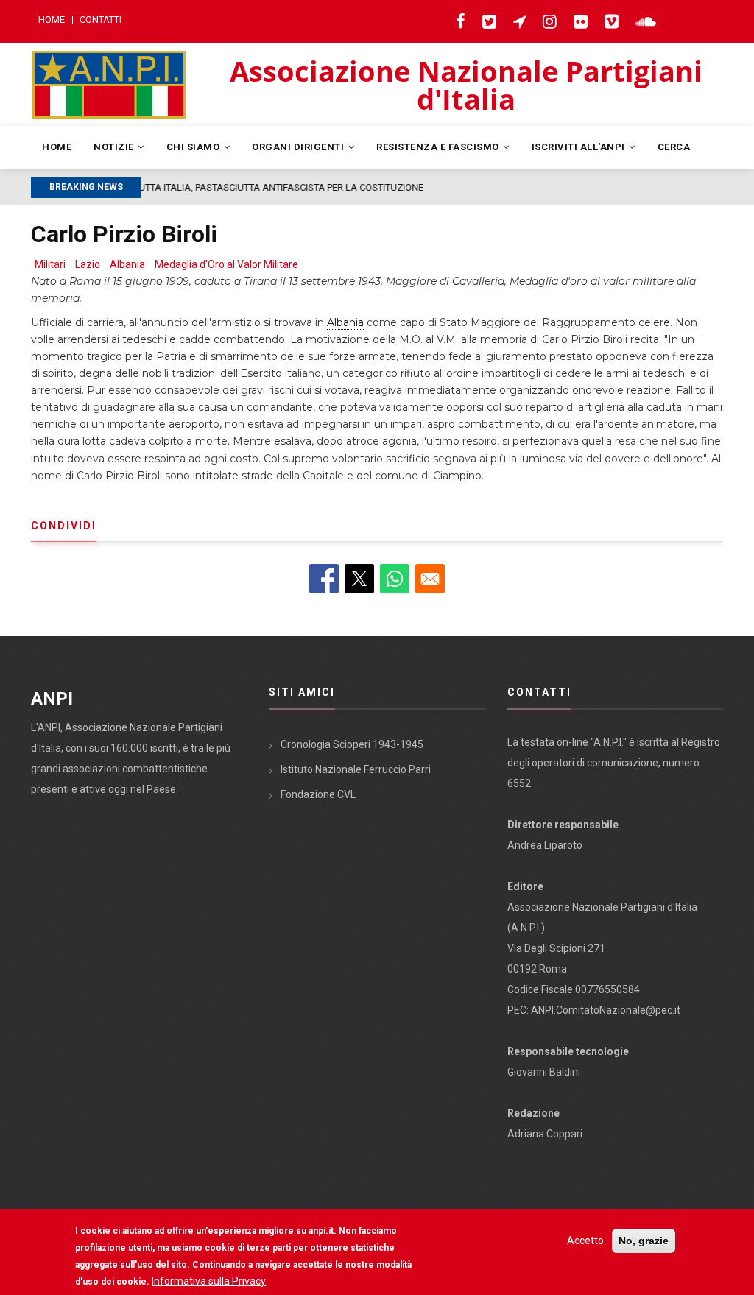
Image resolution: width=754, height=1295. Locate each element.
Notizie (115, 146)
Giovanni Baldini (543, 1072)
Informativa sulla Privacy (209, 1281)
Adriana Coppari (544, 1134)
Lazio (87, 264)
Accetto (585, 1240)
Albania (127, 264)
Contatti (100, 19)
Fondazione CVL (318, 794)
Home (51, 19)
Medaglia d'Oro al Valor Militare (226, 264)
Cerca (674, 146)
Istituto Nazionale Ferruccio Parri (356, 769)
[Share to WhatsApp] (394, 578)
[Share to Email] (430, 578)
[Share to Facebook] (324, 578)
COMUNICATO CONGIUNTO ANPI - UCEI (336, 187)
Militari (50, 264)
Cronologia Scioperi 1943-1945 (352, 744)
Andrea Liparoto (544, 845)
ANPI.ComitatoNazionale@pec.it (605, 1010)
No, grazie (644, 1240)
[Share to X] (359, 578)
